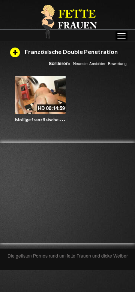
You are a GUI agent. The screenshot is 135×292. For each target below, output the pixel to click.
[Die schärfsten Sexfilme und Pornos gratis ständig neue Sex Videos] (67, 21)
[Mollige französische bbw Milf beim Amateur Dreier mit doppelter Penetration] (40, 95)
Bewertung (117, 63)
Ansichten (97, 63)
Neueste (80, 63)
